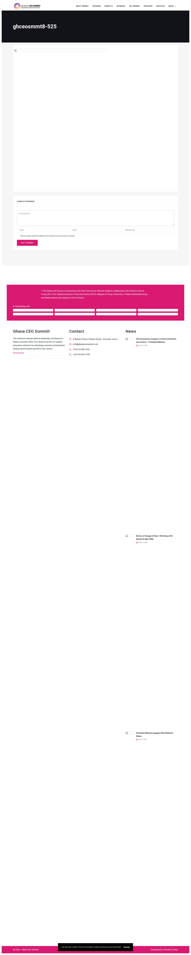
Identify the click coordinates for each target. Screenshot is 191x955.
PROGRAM (97, 6)
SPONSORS (148, 6)
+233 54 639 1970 (81, 354)
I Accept (126, 947)
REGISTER (160, 6)
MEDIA (171, 6)
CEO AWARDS (134, 6)
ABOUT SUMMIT (82, 6)
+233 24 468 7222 (81, 349)
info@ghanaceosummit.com (85, 344)
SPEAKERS (121, 6)
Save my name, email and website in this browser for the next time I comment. (47, 236)
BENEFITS (109, 6)
